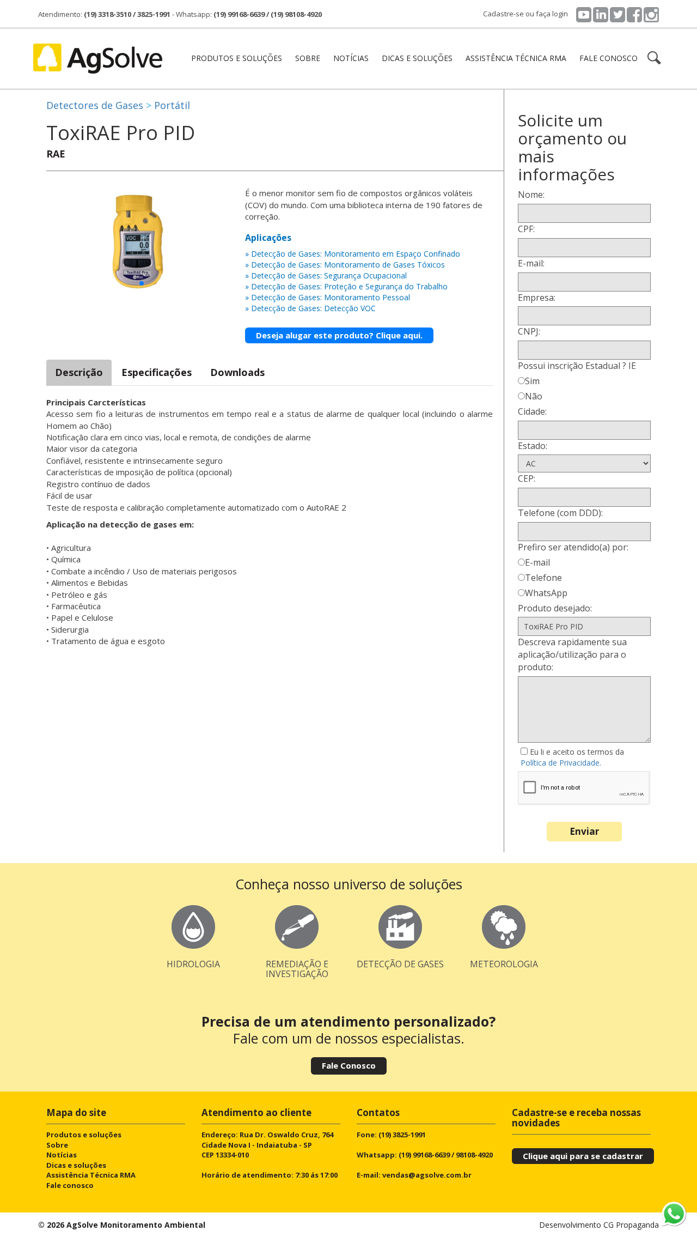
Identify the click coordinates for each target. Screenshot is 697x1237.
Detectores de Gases (94, 105)
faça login (552, 14)
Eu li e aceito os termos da (572, 757)
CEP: (526, 478)
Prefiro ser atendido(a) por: (573, 547)
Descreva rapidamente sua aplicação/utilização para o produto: (572, 654)
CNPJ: (529, 331)
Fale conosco (608, 58)
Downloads (237, 372)
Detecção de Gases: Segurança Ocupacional (329, 275)
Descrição (79, 372)
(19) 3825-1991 (402, 1134)
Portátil (172, 105)
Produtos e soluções (83, 1134)
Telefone (543, 578)
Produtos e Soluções (236, 58)
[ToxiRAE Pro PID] (141, 239)
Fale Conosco (349, 1065)
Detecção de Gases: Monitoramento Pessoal (330, 297)
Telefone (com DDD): (560, 513)
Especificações (156, 372)
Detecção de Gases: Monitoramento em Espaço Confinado (355, 253)
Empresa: (536, 298)
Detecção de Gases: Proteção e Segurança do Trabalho (349, 286)
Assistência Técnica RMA (516, 58)
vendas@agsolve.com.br (427, 1175)
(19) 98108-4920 (296, 14)
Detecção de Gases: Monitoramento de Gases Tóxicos (348, 264)
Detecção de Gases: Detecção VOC (313, 308)
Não (533, 396)
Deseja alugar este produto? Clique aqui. (339, 335)
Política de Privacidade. (561, 762)
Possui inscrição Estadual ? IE (577, 366)
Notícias (351, 58)
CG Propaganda (631, 1225)
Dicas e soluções (417, 58)
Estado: (532, 446)
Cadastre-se (503, 14)
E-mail (537, 562)
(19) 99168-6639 (239, 14)
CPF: (526, 229)
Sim (532, 381)
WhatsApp (546, 593)
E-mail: (531, 263)
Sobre (307, 58)
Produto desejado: (555, 608)
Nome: (531, 195)
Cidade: (532, 411)
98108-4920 (474, 1155)
